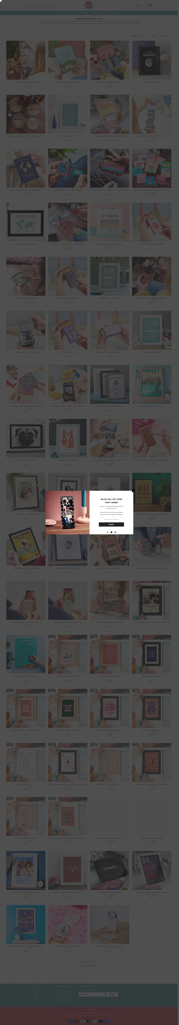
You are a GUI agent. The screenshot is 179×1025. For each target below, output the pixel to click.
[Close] (133, 490)
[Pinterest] (115, 532)
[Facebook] (107, 532)
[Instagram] (111, 532)
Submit (111, 524)
